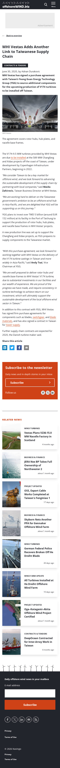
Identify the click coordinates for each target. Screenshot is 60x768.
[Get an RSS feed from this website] (36, 719)
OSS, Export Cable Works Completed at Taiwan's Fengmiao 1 (37, 494)
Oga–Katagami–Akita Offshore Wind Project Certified (37, 613)
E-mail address (12, 685)
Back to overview (14, 35)
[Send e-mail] (29, 719)
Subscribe (17, 382)
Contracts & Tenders (15, 65)
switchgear (38, 317)
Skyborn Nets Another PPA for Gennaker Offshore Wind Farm (38, 523)
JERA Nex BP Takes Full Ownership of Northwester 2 (38, 465)
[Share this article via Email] (26, 347)
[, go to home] (16, 5)
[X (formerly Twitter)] (48, 393)
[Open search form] (45, 4)
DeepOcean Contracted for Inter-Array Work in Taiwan (38, 641)
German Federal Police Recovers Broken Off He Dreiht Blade (38, 552)
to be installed (18, 157)
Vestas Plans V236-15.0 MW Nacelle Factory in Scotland (38, 436)
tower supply (13, 324)
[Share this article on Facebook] (19, 347)
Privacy (8, 731)
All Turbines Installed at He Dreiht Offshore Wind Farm (39, 584)
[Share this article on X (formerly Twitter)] (12, 347)
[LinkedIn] (52, 393)
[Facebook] (43, 393)
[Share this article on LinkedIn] (4, 347)
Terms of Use (10, 737)
